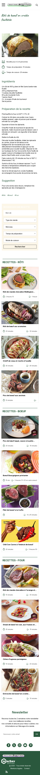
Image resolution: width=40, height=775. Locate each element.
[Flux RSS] (22, 772)
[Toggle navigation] (3, 4)
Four (17, 195)
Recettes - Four (14, 560)
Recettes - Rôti (13, 262)
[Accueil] (19, 5)
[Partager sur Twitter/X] (3, 25)
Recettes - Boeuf (14, 411)
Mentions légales (16, 768)
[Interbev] (8, 761)
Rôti (4, 195)
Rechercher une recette (16, 207)
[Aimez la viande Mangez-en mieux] (14, 755)
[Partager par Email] (3, 32)
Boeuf (10, 195)
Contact (27, 768)
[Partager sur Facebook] (3, 27)
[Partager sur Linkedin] (3, 30)
